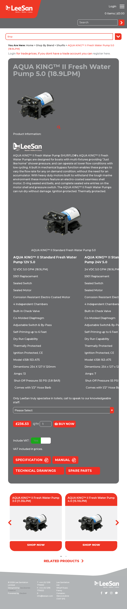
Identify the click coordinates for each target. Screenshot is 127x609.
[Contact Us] (116, 593)
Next (117, 522)
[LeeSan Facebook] (102, 593)
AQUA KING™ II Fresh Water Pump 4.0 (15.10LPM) (91, 499)
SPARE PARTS (80, 471)
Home (29, 45)
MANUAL (62, 460)
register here (101, 53)
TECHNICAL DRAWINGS (36, 471)
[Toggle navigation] (122, 6)
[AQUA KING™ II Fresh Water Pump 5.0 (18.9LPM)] (37, 105)
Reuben (23, 593)
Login (112, 6)
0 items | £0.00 (115, 13)
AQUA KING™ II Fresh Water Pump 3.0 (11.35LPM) (35, 499)
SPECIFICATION (29, 460)
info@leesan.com (45, 596)
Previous (9, 522)
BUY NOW (66, 424)
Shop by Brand (45, 45)
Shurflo (61, 45)
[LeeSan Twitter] (106, 593)
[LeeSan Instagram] (111, 593)
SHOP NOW (36, 544)
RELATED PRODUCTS (61, 561)
